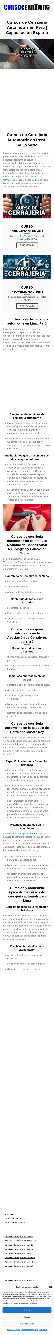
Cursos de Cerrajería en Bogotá (19, 1266)
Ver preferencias (27, 1324)
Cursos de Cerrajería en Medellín (20, 1262)
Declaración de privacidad (29, 1330)
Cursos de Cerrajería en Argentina (20, 1280)
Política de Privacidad (15, 1222)
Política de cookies (13, 1330)
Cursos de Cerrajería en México (19, 1253)
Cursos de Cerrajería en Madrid (19, 1245)
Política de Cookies (13, 1218)
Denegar (27, 1317)
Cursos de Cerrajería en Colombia (20, 1258)
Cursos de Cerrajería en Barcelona (20, 1241)
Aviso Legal (10, 1214)
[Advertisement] (27, 99)
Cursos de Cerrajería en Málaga (19, 1249)
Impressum (43, 1330)
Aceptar (27, 1310)
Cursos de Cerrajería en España (19, 1237)
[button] (50, 1287)
